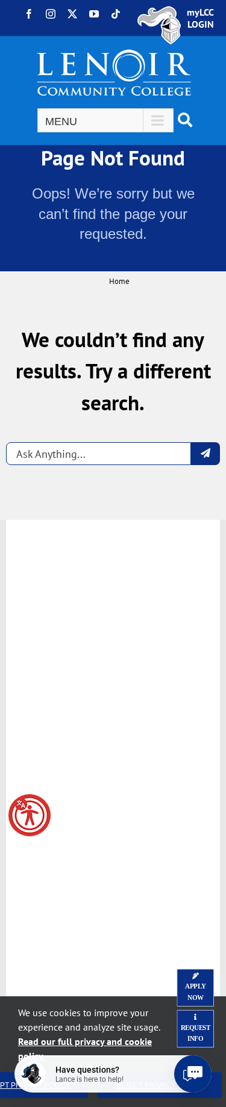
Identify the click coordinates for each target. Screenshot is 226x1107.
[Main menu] (105, 120)
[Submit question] (205, 453)
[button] (29, 815)
